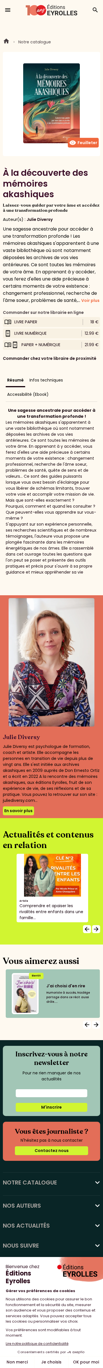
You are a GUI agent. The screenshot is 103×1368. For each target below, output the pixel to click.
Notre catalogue (34, 42)
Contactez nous (52, 1150)
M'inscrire (51, 1107)
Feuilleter (83, 142)
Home (6, 42)
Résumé (15, 380)
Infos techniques (46, 380)
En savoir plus (18, 811)
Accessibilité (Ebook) (28, 394)
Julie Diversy (40, 219)
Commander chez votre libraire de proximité (49, 358)
